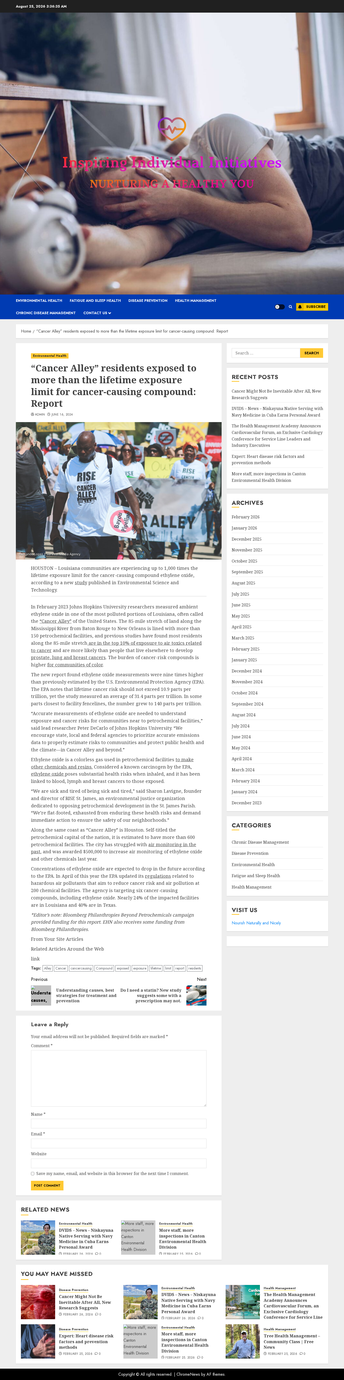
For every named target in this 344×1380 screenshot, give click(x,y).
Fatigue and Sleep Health (95, 300)
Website (39, 1154)
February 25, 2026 (178, 1254)
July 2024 (240, 726)
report (179, 968)
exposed (123, 968)
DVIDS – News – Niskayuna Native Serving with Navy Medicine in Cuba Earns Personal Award (86, 1238)
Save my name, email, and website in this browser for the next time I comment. (112, 1173)
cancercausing (81, 968)
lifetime (156, 968)
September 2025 (247, 572)
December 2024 (247, 671)
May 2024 (241, 748)
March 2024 (243, 770)
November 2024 (247, 682)
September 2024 (247, 704)
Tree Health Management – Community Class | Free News (292, 1341)
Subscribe (316, 306)
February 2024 (246, 781)
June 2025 (241, 605)
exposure (139, 968)
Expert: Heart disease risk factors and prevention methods (86, 1341)
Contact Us (95, 312)
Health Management (196, 300)
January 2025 (244, 660)
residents (194, 968)
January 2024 (244, 792)
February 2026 (246, 517)
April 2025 (242, 627)
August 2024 (243, 715)
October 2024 (244, 693)
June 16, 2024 (62, 415)
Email (38, 1134)
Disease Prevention (147, 300)
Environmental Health (39, 300)
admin (40, 415)
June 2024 (241, 737)
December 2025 (247, 539)
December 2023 (247, 803)
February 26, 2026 (78, 1254)
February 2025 (246, 649)
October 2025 (244, 561)
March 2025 (243, 638)
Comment (42, 1045)
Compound (104, 968)
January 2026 (244, 528)
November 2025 (247, 550)
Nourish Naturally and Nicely (256, 923)
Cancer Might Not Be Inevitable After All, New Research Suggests (85, 1302)
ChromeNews (188, 1374)
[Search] (290, 307)
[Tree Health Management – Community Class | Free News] (243, 1341)
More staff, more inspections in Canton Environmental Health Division (182, 1238)
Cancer (60, 968)
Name (38, 1114)
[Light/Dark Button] (280, 306)
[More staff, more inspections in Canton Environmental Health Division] (138, 1237)
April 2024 (242, 759)
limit (168, 968)
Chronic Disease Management (46, 312)
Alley (47, 968)
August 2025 (243, 583)
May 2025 (241, 616)
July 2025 (240, 594)
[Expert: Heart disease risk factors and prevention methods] (38, 1341)
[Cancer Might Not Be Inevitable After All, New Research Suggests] (38, 1302)
